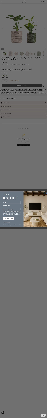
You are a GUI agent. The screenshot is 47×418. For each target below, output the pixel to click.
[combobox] (4, 209)
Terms (8, 215)
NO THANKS (6, 222)
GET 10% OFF (8, 218)
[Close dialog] (45, 193)
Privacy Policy (5, 215)
